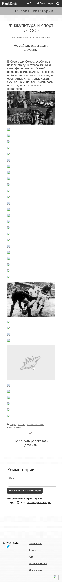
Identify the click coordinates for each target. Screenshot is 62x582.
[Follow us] (8, 546)
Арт (13, 37)
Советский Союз (35, 424)
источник (46, 37)
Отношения (35, 543)
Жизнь (32, 550)
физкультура (14, 427)
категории (33, 11)
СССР (21, 424)
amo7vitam (22, 37)
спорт (13, 424)
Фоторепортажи (38, 563)
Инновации (35, 570)
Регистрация (46, 3)
